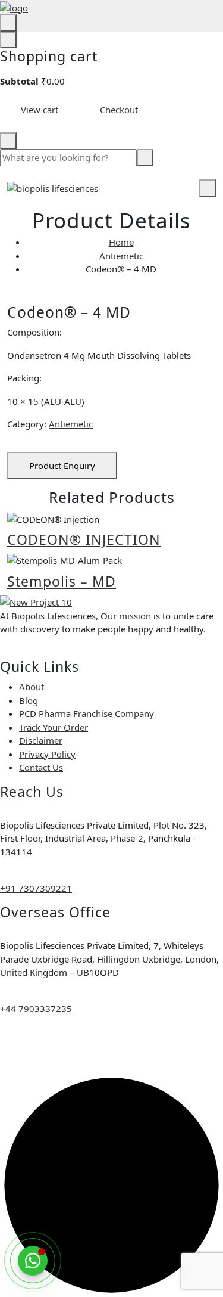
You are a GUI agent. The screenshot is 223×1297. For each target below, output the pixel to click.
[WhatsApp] (33, 1261)
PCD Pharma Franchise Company (86, 713)
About (31, 687)
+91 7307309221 (36, 888)
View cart (39, 110)
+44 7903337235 (36, 1008)
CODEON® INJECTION (84, 539)
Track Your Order (53, 727)
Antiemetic (121, 256)
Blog (28, 700)
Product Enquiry (62, 465)
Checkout (119, 110)
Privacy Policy (47, 754)
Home (121, 242)
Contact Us (41, 767)
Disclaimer (40, 740)
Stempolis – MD (61, 581)
